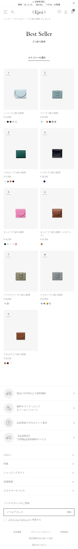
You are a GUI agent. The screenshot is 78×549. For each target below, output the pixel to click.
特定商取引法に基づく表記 (41, 538)
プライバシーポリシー (19, 520)
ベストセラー (19, 19)
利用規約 (64, 532)
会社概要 (17, 532)
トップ (7, 19)
